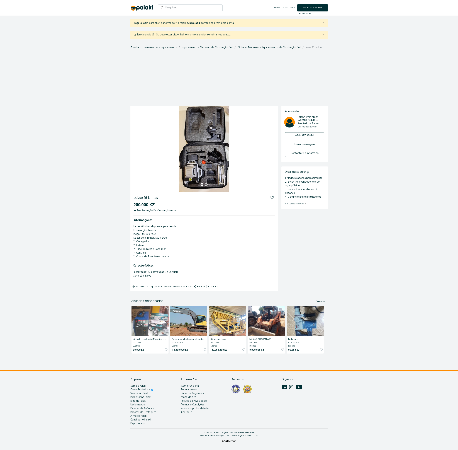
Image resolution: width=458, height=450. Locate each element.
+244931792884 (304, 135)
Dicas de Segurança (192, 393)
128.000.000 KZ (219, 350)
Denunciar (214, 287)
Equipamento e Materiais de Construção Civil (207, 47)
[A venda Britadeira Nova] (227, 320)
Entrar (277, 7)
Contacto (186, 412)
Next (273, 149)
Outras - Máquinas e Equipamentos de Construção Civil (269, 47)
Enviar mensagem (304, 144)
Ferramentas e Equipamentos (160, 47)
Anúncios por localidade (194, 408)
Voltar (136, 47)
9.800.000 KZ (256, 350)
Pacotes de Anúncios (142, 408)
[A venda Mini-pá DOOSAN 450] (266, 320)
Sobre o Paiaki (138, 386)
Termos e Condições (192, 404)
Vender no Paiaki (139, 393)
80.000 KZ (138, 350)
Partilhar (201, 287)
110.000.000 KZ (180, 350)
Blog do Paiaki (138, 401)
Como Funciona (190, 386)
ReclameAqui (137, 404)
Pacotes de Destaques (143, 412)
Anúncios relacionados (147, 301)
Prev (135, 149)
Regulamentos (189, 389)
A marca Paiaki (138, 416)
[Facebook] (284, 387)
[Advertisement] (229, 79)
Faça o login (141, 23)
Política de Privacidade (194, 401)
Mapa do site (188, 397)
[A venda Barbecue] (305, 320)
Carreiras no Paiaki (140, 419)
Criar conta (289, 7)
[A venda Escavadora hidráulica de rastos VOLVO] (188, 320)
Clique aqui (193, 23)
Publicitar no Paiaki (140, 397)
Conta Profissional (140, 389)
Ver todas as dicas (294, 204)
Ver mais (320, 301)
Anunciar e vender (312, 7)
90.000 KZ (293, 350)
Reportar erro (137, 423)
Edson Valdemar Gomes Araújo (308, 119)
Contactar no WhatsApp (304, 153)
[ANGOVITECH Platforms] (229, 441)
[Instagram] (291, 387)
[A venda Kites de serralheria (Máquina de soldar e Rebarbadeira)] (150, 320)
